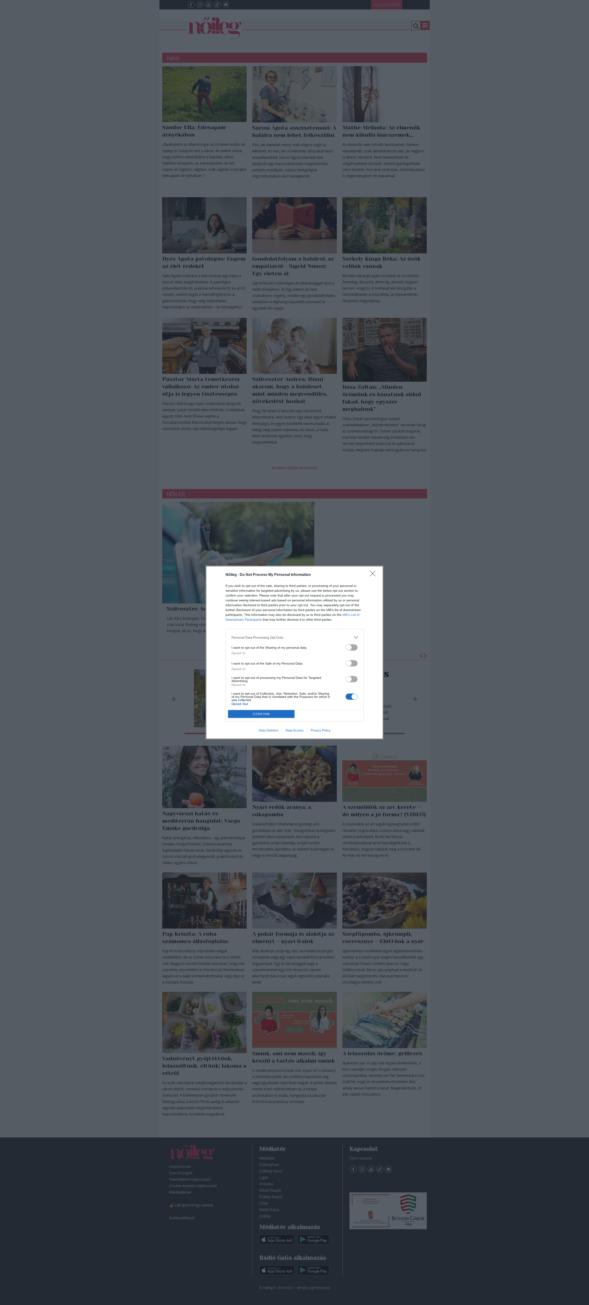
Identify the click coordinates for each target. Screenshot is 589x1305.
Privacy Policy (321, 730)
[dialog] (294, 652)
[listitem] (294, 637)
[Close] (374, 575)
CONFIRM (261, 714)
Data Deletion (268, 730)
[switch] (352, 647)
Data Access (294, 730)
